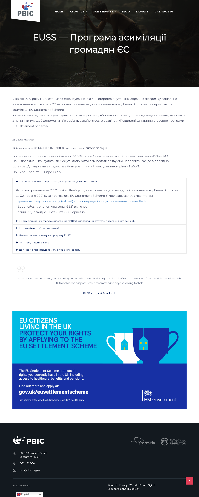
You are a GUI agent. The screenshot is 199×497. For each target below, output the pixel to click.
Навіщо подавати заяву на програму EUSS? (45, 235)
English (25, 494)
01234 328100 (27, 463)
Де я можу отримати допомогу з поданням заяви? (49, 249)
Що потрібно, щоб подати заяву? (39, 228)
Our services (103, 11)
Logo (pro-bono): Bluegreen (123, 489)
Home (59, 11)
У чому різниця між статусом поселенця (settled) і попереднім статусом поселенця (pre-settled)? (77, 220)
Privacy (123, 485)
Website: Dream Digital (142, 485)
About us (77, 11)
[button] (99, 181)
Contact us (164, 11)
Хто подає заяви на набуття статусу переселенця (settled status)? (58, 181)
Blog (126, 11)
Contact (112, 485)
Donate (142, 11)
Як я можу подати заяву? (34, 242)
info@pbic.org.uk (30, 470)
